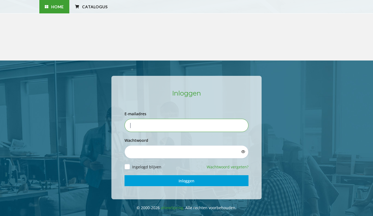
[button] (54, 6)
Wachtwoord (136, 140)
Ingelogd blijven (146, 166)
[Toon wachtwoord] (243, 152)
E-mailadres (135, 113)
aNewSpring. (173, 207)
